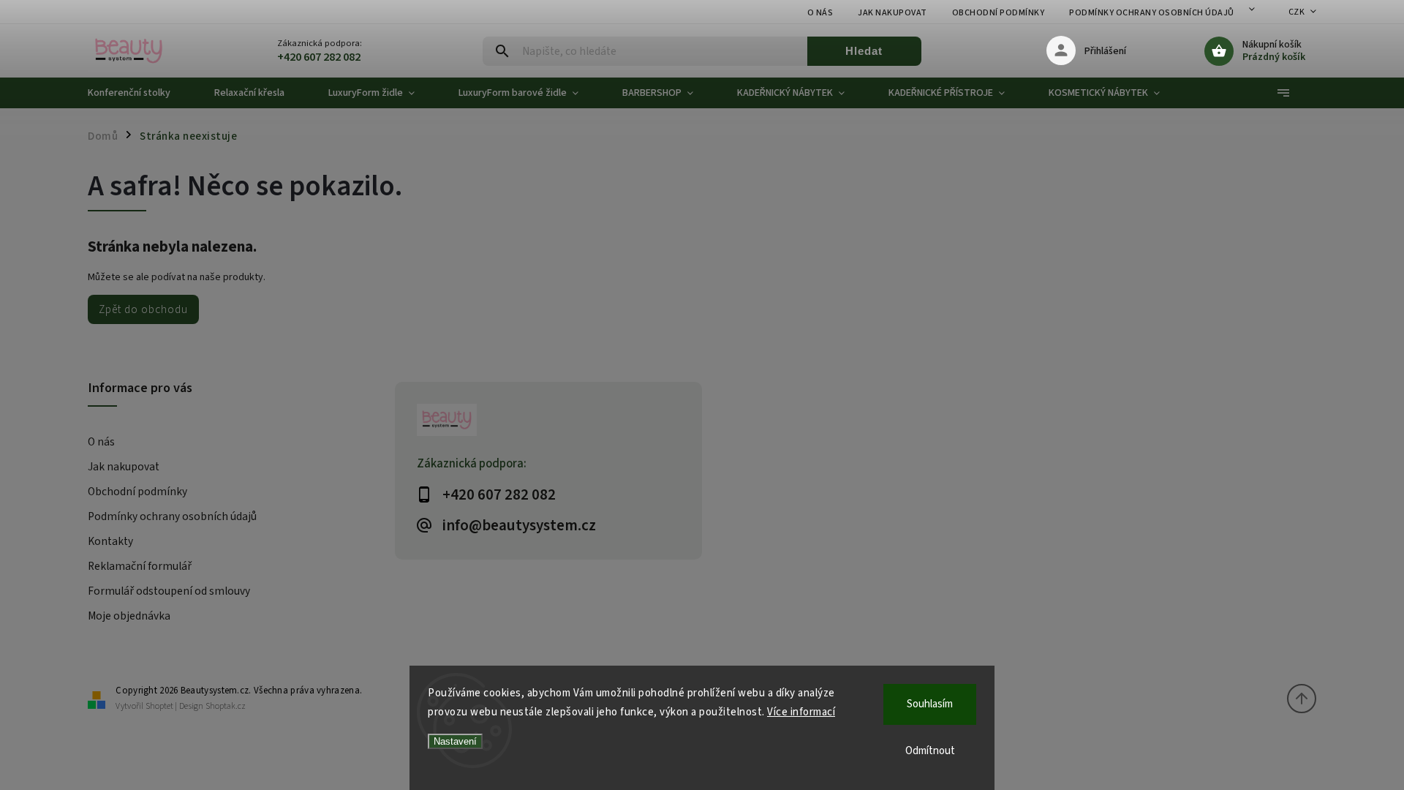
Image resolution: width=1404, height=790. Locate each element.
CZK (1296, 12)
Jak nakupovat (892, 13)
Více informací (801, 712)
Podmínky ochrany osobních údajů (1151, 13)
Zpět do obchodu (143, 309)
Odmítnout (930, 751)
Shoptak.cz (225, 706)
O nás (820, 13)
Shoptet (159, 706)
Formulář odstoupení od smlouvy (169, 591)
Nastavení (455, 741)
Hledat (864, 51)
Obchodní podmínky (998, 13)
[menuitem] (140, 93)
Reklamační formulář (140, 566)
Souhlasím (930, 704)
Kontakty (110, 541)
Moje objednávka (129, 616)
